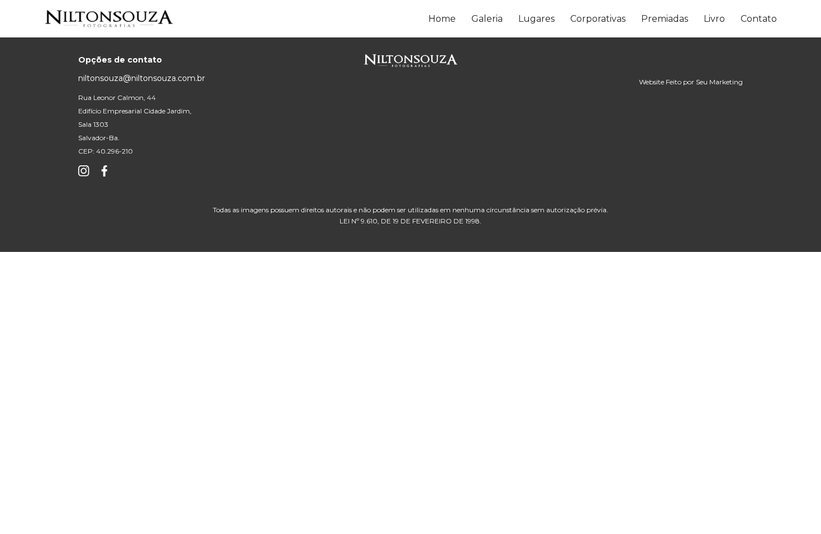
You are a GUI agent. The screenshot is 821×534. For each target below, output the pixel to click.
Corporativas (598, 18)
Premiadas (664, 18)
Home (442, 18)
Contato (759, 18)
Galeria (487, 18)
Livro (714, 18)
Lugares (536, 18)
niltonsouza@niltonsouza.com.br (141, 78)
